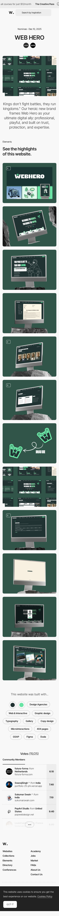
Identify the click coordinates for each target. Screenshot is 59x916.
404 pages (42, 728)
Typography (12, 721)
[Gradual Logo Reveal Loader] (29, 573)
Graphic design (42, 713)
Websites (7, 851)
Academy (36, 851)
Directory (7, 865)
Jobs (33, 855)
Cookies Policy (44, 896)
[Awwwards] (11, 12)
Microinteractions (20, 728)
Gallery (29, 721)
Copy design (47, 721)
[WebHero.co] (26, 45)
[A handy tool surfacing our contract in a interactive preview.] (29, 313)
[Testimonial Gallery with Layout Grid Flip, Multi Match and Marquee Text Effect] (29, 660)
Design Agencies (38, 704)
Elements (7, 860)
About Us (35, 869)
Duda (43, 736)
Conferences (9, 869)
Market (34, 860)
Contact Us (36, 874)
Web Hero (29, 37)
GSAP (16, 736)
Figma (30, 736)
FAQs (33, 865)
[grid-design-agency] (33, 45)
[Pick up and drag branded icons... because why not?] (29, 443)
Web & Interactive (18, 713)
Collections (8, 855)
